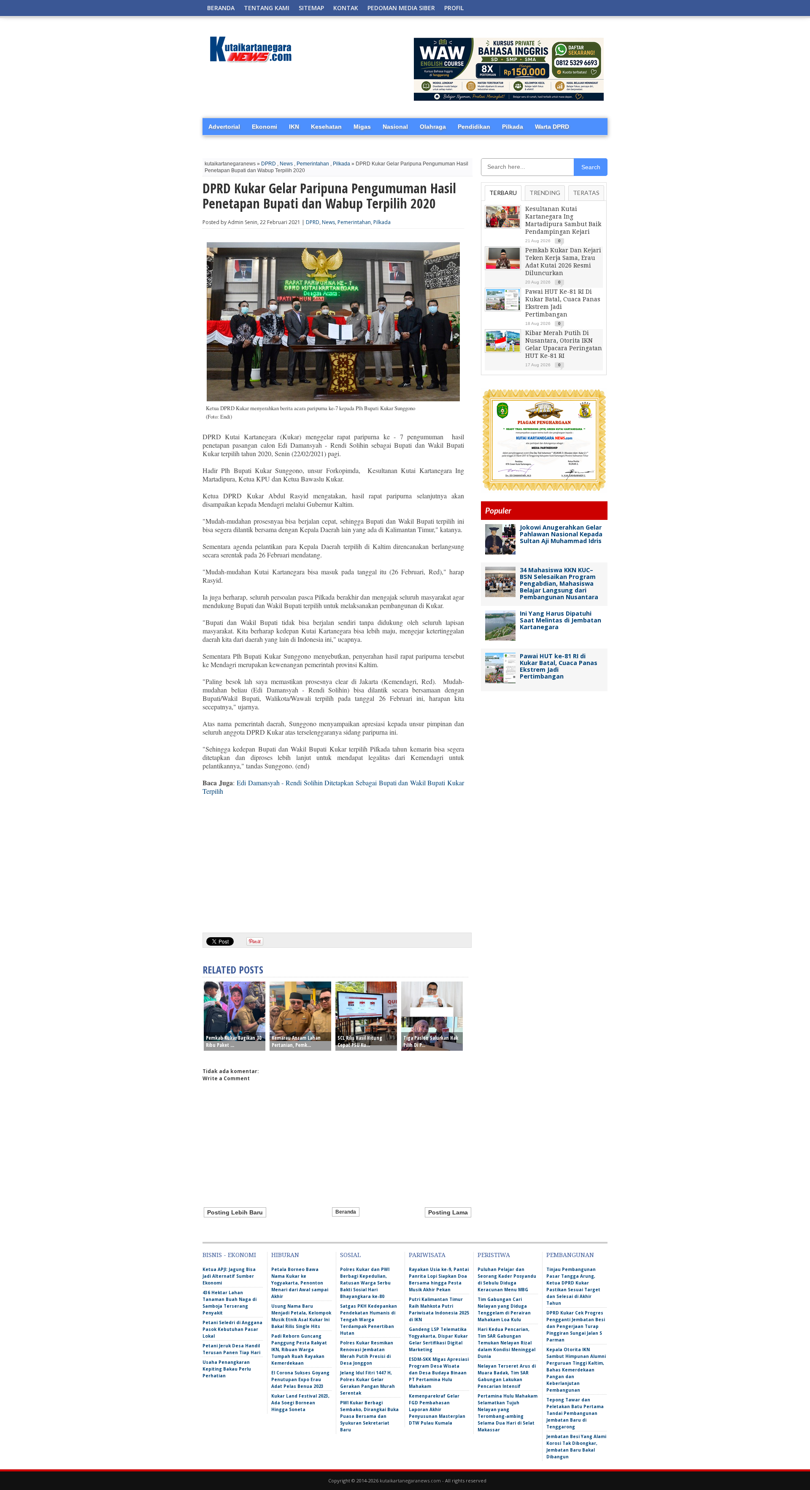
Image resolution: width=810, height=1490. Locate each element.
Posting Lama (448, 1212)
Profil (454, 8)
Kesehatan (326, 126)
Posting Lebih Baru (235, 1212)
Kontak (345, 8)
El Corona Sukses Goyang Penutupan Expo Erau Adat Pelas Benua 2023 (300, 1379)
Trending (544, 192)
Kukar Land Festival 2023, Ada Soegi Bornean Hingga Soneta (300, 1402)
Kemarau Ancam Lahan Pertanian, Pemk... (296, 1041)
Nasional (395, 126)
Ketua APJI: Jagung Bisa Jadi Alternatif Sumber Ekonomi (229, 1276)
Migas (362, 126)
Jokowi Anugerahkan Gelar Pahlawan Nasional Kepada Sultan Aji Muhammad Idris (561, 534)
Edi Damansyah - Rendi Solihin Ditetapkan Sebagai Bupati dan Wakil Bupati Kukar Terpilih (333, 786)
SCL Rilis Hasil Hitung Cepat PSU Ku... (360, 1041)
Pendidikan (474, 126)
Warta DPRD (552, 126)
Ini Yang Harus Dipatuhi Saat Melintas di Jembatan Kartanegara (560, 620)
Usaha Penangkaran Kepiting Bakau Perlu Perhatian (226, 1369)
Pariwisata (427, 1255)
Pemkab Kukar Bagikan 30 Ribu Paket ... (234, 1041)
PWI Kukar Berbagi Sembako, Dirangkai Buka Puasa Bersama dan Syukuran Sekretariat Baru (369, 1416)
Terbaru (503, 192)
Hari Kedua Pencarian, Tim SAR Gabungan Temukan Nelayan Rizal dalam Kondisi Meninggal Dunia (506, 1342)
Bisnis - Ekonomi (229, 1255)
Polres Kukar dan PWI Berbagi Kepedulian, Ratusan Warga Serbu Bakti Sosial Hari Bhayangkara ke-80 (365, 1282)
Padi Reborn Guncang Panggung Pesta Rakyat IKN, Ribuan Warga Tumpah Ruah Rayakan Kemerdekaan (299, 1349)
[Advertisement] (333, 861)
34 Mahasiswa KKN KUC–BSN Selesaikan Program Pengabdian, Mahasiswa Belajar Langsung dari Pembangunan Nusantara (559, 583)
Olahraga (433, 126)
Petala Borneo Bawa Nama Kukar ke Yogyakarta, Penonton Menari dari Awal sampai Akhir (299, 1282)
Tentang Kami (266, 8)
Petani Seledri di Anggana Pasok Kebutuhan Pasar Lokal (232, 1329)
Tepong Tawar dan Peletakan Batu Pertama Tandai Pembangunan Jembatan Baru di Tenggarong (575, 1413)
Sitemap (311, 8)
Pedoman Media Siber (401, 8)
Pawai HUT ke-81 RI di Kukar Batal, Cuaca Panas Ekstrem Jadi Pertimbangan (558, 666)
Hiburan (285, 1255)
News (286, 164)
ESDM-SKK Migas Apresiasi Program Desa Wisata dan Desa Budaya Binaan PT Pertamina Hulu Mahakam (439, 1372)
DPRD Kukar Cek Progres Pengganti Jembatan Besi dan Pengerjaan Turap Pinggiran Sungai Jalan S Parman (575, 1326)
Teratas (586, 192)
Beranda (221, 8)
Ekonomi (264, 126)
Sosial (350, 1255)
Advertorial (224, 126)
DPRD (268, 164)
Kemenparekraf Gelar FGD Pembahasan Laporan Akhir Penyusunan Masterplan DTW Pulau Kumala (437, 1409)
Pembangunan (570, 1255)
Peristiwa (494, 1255)
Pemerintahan (313, 164)
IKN (294, 126)
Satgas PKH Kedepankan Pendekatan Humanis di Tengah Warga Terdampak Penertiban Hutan (368, 1319)
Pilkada (512, 126)
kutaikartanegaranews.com (410, 1480)
